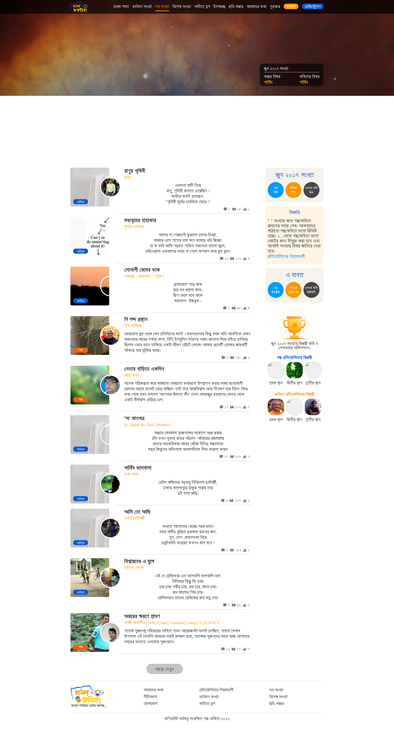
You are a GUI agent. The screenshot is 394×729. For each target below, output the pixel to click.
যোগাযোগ (150, 703)
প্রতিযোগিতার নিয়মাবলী (286, 256)
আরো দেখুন (164, 669)
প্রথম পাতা (121, 6)
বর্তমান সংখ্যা (142, 6)
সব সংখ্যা (162, 6)
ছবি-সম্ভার (236, 6)
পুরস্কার (275, 6)
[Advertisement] (197, 130)
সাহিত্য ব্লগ (202, 6)
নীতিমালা (150, 697)
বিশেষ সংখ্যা (182, 6)
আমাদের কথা (256, 6)
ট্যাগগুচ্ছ (219, 6)
